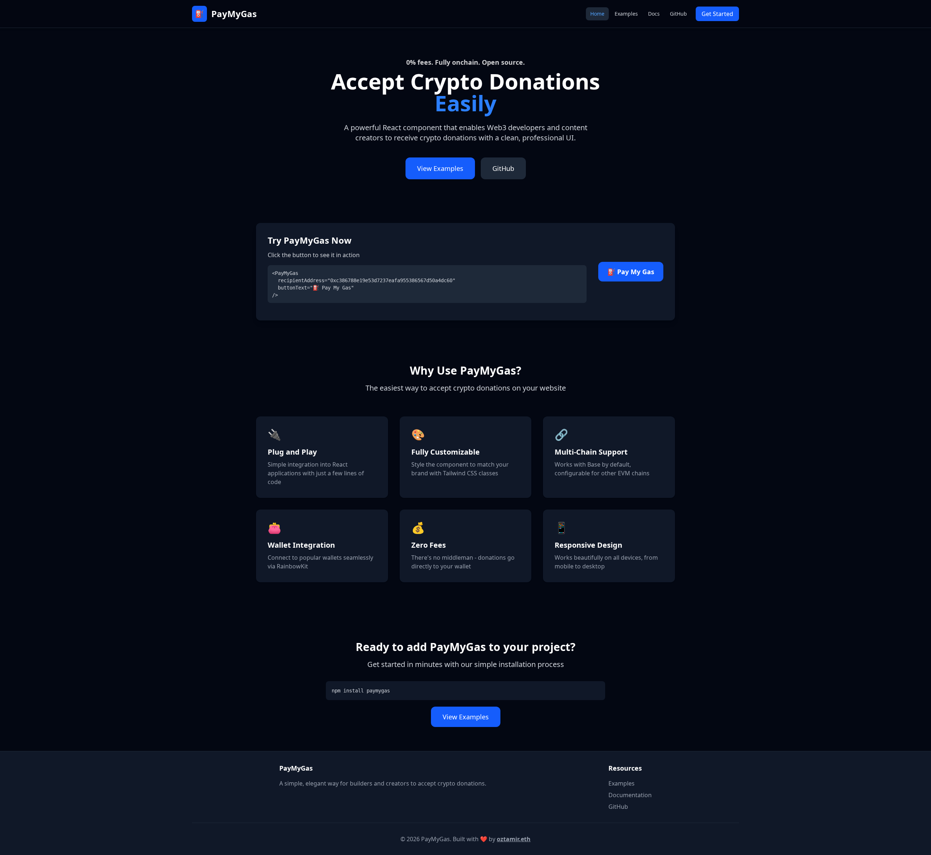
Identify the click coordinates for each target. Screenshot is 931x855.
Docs (654, 13)
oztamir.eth (514, 839)
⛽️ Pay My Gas (630, 271)
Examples (626, 13)
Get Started (717, 14)
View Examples (440, 168)
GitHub (678, 13)
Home (597, 13)
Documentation (630, 795)
